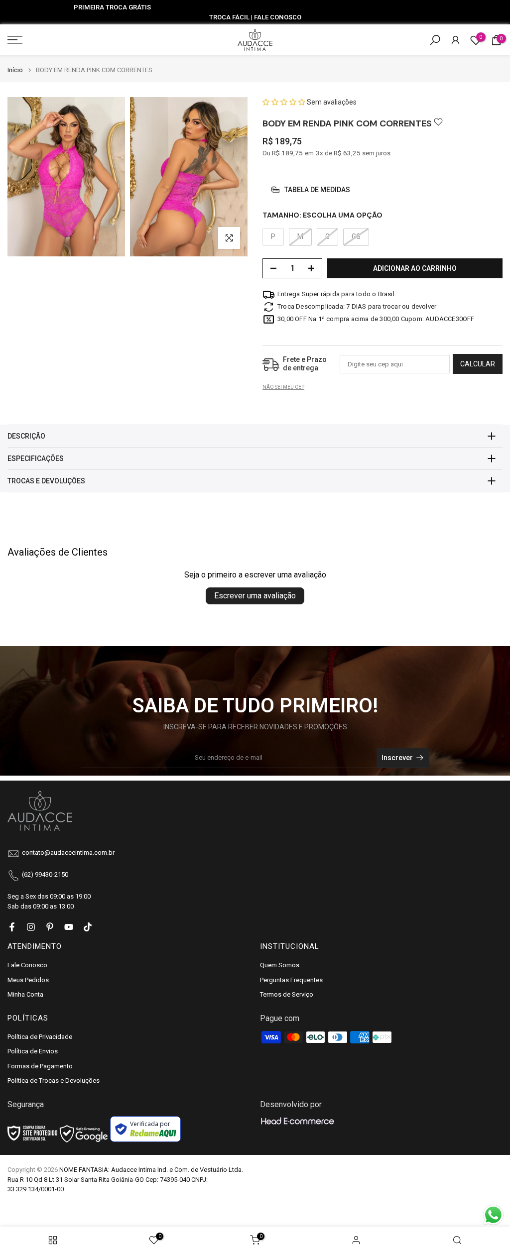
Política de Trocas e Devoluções (53, 1080)
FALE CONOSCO (277, 17)
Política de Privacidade (39, 1036)
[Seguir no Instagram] (30, 927)
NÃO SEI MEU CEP (283, 387)
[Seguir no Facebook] (11, 927)
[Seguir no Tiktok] (87, 927)
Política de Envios (32, 1051)
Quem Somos (279, 965)
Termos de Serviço (286, 994)
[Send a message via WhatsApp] (493, 1215)
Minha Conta (25, 994)
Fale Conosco (27, 965)
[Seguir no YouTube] (68, 927)
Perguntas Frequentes (291, 980)
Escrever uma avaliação (255, 595)
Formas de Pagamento (40, 1066)
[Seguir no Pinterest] (49, 927)
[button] (284, 102)
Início (15, 70)
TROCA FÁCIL (229, 17)
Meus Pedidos (28, 980)
